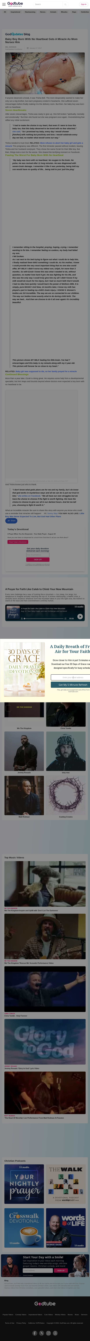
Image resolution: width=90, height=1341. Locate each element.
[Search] (65, 4)
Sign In (83, 4)
